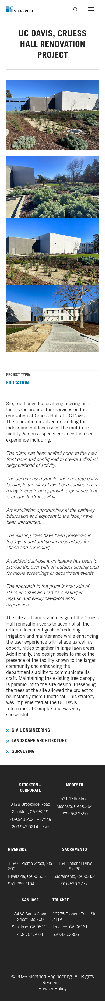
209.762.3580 (74, 814)
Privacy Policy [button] (52, 989)
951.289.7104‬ (21, 884)
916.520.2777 (74, 884)
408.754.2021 (30, 935)
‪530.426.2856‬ (65, 935)
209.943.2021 (23, 820)
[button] (91, 9)
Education (17, 383)
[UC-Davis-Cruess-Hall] (54, 253)
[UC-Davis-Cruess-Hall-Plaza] (54, 319)
